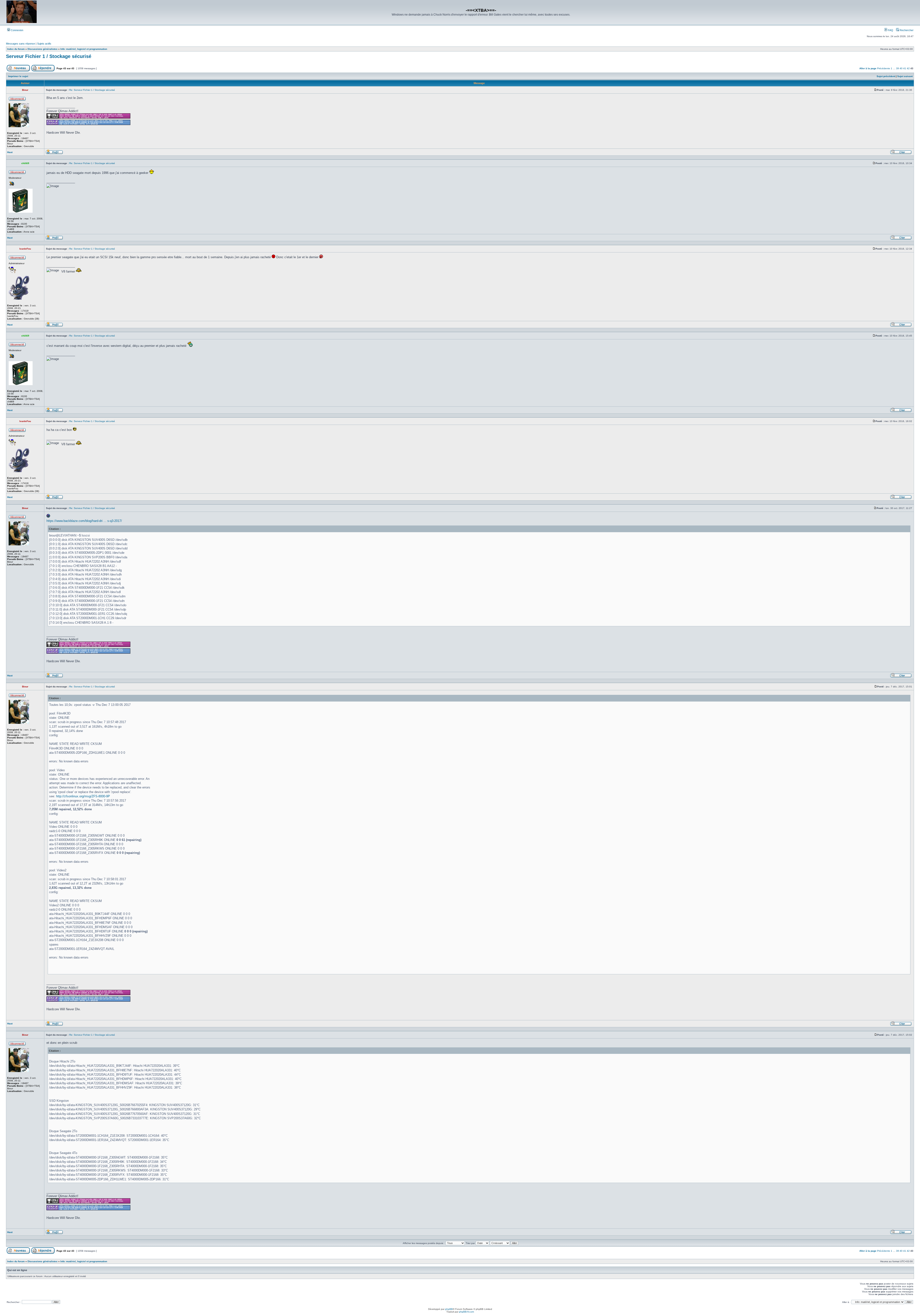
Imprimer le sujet (18, 76)
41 (904, 68)
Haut (9, 152)
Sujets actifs (44, 43)
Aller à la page (867, 68)
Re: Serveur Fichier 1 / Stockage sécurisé (92, 90)
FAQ (890, 30)
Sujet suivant (905, 76)
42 (908, 68)
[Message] (875, 90)
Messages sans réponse (20, 43)
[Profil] (54, 153)
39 (897, 68)
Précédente (883, 68)
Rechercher (906, 30)
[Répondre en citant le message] (901, 153)
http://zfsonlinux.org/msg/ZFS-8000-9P (83, 796)
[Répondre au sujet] (43, 70)
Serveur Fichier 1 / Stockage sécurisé (48, 56)
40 (901, 68)
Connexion (16, 30)
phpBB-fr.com (466, 1311)
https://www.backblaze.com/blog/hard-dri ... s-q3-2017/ (84, 521)
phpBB (449, 1309)
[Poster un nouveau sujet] (18, 70)
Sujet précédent (886, 76)
